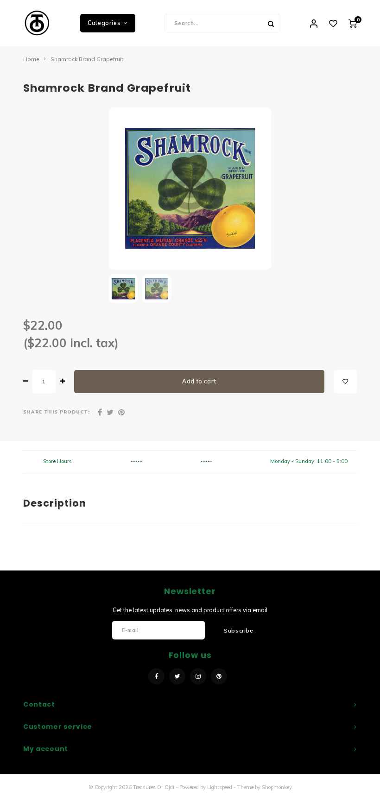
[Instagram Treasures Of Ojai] (198, 676)
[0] (352, 23)
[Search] (271, 23)
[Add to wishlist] (345, 381)
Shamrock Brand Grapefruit (87, 59)
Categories (104, 22)
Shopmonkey (277, 787)
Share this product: (56, 411)
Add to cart (199, 381)
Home (31, 59)
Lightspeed (219, 787)
